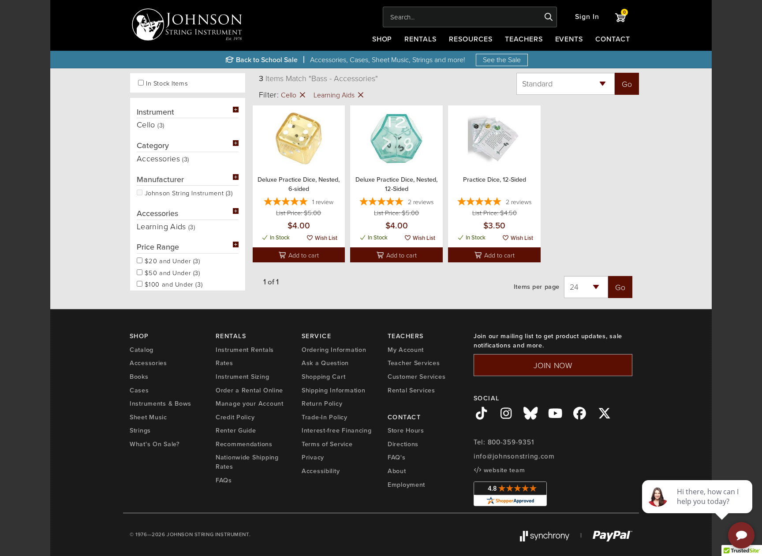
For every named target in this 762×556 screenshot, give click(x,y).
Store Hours (406, 430)
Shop (382, 39)
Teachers (524, 39)
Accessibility (321, 471)
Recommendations (244, 444)
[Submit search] (549, 17)
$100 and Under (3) (172, 283)
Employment (406, 484)
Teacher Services (414, 363)
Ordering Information (334, 349)
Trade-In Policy (324, 417)
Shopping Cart (323, 376)
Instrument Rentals (245, 349)
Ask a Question (325, 363)
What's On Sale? (155, 444)
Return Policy (322, 403)
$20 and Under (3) (171, 260)
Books (139, 376)
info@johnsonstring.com (514, 456)
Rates (224, 363)
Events (569, 39)
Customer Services (416, 376)
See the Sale (502, 59)
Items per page (537, 287)
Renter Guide (236, 430)
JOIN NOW (553, 365)
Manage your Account (250, 403)
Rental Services (411, 390)
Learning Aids (335, 95)
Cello (289, 95)
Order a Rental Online (249, 390)
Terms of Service (327, 444)
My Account (406, 349)
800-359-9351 (511, 442)
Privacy (313, 457)
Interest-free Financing (337, 430)
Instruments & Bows (160, 403)
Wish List (325, 238)
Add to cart (303, 254)
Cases (139, 390)
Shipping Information (333, 390)
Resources (471, 39)
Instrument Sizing (242, 376)
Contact (612, 39)
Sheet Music (148, 417)
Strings (140, 430)
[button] (587, 17)
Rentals (420, 39)
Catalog (141, 349)
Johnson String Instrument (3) (187, 192)
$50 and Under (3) (171, 272)
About (397, 471)
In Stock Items (167, 83)
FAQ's (397, 457)
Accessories (148, 363)
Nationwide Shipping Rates (247, 461)
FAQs (224, 480)
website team (503, 470)
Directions (403, 444)
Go (627, 83)
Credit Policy (235, 417)
